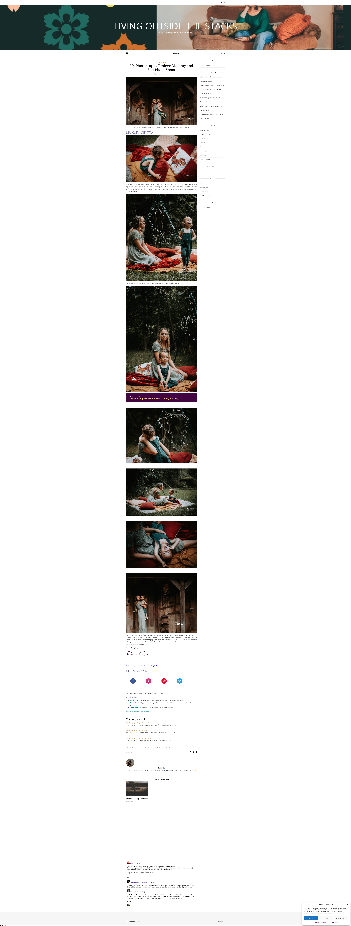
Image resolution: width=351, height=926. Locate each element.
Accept (311, 918)
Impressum (335, 922)
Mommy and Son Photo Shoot (146, 748)
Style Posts (203, 151)
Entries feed (204, 187)
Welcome (175, 53)
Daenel (130, 752)
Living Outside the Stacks (175, 25)
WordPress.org (205, 195)
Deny (326, 918)
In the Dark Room (131, 748)
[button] (347, 904)
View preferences (341, 918)
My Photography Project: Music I (136, 730)
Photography (161, 62)
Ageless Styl (133, 700)
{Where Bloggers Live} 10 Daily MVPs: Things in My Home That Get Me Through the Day (212, 89)
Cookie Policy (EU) (206, 134)
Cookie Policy (317, 922)
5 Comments (166, 74)
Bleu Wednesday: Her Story (137, 799)
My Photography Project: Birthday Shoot (139, 723)
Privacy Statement (326, 922)
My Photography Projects (163, 748)
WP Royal (137, 921)
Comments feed (205, 191)
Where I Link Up (205, 159)
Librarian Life (204, 143)
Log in (202, 183)
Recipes (202, 147)
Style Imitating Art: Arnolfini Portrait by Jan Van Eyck (155, 398)
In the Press (204, 138)
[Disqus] (161, 833)
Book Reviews (204, 130)
